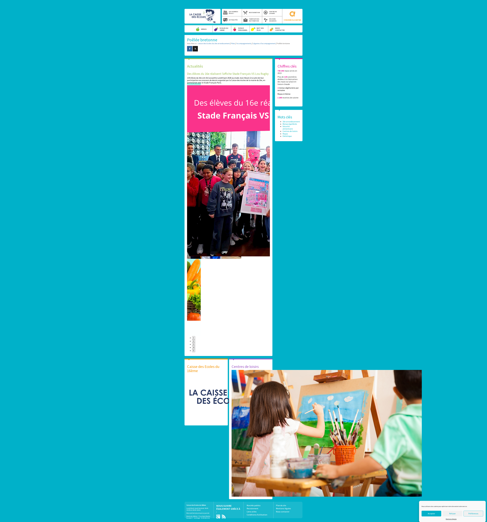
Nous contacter (280, 29)
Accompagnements (244, 43)
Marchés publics (253, 505)
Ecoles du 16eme (224, 29)
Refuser (452, 513)
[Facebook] (189, 48)
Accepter (431, 513)
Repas (285, 133)
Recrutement (252, 508)
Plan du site (281, 505)
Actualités (233, 20)
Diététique (287, 136)
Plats (233, 43)
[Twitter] (195, 48)
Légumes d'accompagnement (264, 43)
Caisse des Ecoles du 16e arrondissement (202, 17)
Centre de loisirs (273, 12)
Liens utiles (252, 511)
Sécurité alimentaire (288, 127)
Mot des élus (260, 29)
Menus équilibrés (290, 124)
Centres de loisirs (290, 131)
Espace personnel (242, 29)
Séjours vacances (272, 20)
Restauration (254, 12)
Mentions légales (451, 519)
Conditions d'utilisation (257, 514)
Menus (204, 29)
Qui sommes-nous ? (233, 12)
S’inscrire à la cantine (292, 20)
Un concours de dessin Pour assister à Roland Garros (220, 74)
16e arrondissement (291, 121)
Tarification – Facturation (254, 20)
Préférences (473, 513)
